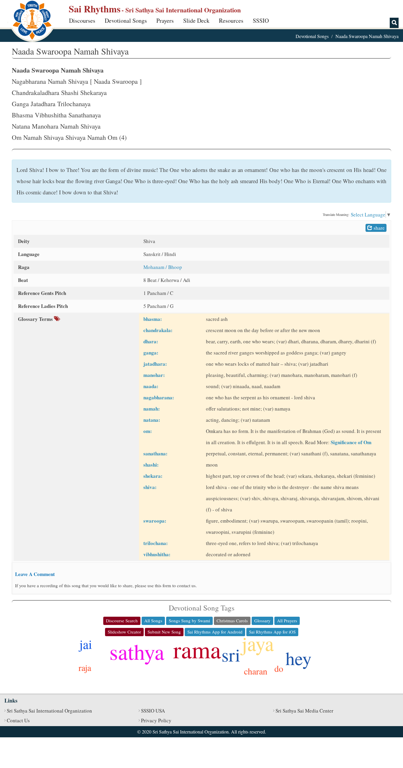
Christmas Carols (232, 620)
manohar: (154, 375)
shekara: (153, 476)
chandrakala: (158, 330)
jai (85, 644)
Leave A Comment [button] (35, 574)
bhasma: (152, 319)
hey (299, 658)
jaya (258, 643)
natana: (151, 420)
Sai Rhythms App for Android (215, 632)
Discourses (82, 20)
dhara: (150, 341)
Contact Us (18, 720)
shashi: (151, 464)
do (278, 668)
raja (84, 667)
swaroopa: (154, 520)
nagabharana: (158, 397)
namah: (151, 408)
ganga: (150, 352)
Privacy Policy (156, 720)
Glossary (262, 620)
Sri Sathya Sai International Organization (49, 710)
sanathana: (155, 453)
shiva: (150, 487)
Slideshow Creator (124, 632)
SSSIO (261, 20)
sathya (136, 651)
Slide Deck (196, 20)
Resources (231, 20)
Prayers (165, 20)
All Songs (153, 620)
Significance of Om (351, 442)
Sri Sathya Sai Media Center (304, 710)
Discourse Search (122, 620)
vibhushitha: (157, 554)
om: (147, 431)
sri (231, 654)
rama (197, 649)
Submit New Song (164, 632)
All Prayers (287, 620)
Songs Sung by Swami (189, 620)
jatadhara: (155, 363)
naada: (150, 386)
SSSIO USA (153, 710)
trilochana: (155, 543)
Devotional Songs (126, 20)
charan (255, 671)
